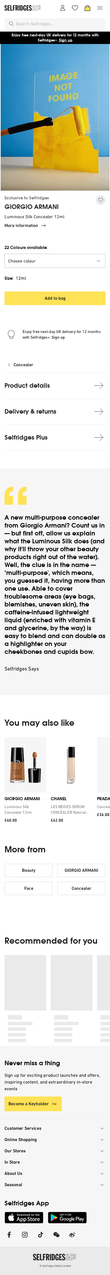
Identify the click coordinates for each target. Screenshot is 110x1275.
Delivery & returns (30, 411)
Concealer (23, 364)
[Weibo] (72, 1238)
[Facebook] (9, 1238)
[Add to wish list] (100, 200)
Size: (15, 278)
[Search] (11, 23)
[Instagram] (24, 1238)
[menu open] (99, 8)
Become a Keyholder (28, 1103)
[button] (55, 261)
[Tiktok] (40, 1238)
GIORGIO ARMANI (32, 207)
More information (21, 225)
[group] (55, 781)
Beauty (29, 870)
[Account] (62, 8)
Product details (27, 385)
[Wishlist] (75, 8)
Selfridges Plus (26, 437)
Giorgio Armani (43, 525)
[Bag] (87, 8)
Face (28, 888)
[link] (24, 809)
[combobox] (59, 23)
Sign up (65, 40)
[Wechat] (56, 1238)
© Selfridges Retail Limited (55, 1265)
